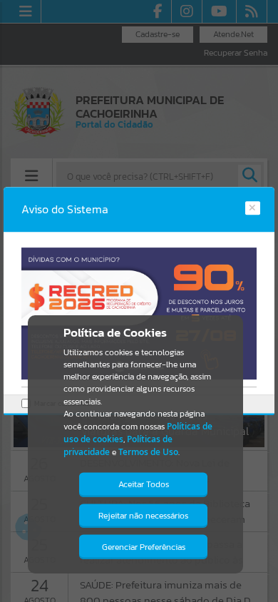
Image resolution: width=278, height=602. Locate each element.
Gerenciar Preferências (143, 547)
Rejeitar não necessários (143, 515)
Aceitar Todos (143, 484)
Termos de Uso (148, 452)
